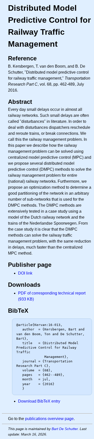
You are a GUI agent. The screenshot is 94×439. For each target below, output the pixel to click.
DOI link (25, 273)
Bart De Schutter (65, 429)
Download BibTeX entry (39, 401)
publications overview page (49, 419)
